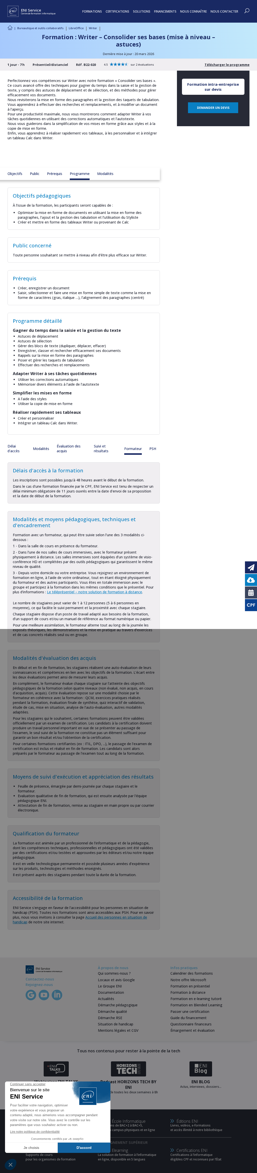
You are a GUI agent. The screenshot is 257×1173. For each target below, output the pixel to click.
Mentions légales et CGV (118, 1030)
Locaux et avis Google (116, 979)
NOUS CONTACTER (224, 11)
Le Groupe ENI (110, 986)
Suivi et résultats (101, 448)
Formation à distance (188, 992)
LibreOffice (76, 28)
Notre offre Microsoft (188, 979)
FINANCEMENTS (165, 11)
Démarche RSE (110, 1017)
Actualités (106, 998)
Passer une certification (189, 1011)
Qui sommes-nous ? (114, 973)
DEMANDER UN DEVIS (213, 108)
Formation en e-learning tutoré (196, 998)
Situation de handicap (115, 1024)
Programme (80, 173)
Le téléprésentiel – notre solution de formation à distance (94, 592)
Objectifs (15, 173)
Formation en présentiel (190, 986)
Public (34, 173)
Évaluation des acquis (69, 448)
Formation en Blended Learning (196, 1005)
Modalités (105, 173)
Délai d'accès (14, 448)
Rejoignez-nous (39, 984)
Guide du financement (188, 1017)
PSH (152, 448)
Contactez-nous (40, 979)
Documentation (111, 992)
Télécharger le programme (227, 64)
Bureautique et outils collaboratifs (40, 28)
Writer (93, 28)
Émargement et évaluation (192, 1030)
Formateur (133, 448)
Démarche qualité (112, 1011)
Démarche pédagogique (118, 1005)
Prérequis (54, 173)
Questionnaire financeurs (191, 1024)
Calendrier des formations (191, 973)
